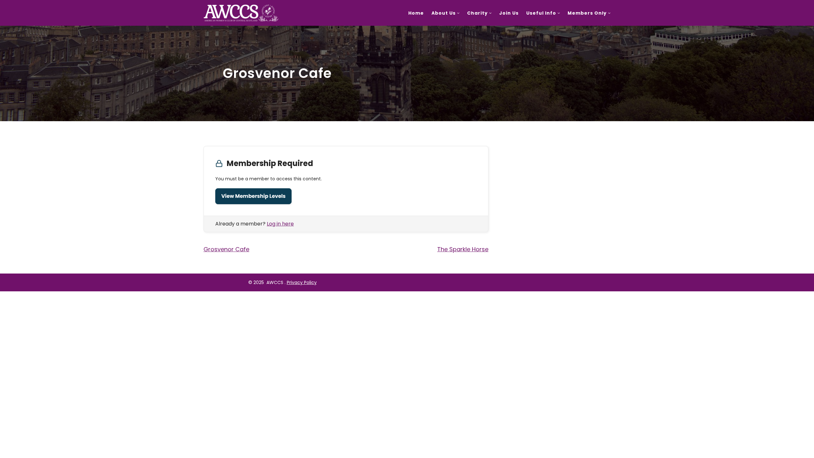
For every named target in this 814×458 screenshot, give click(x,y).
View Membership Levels (253, 196)
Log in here (280, 223)
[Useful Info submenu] (558, 12)
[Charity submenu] (490, 12)
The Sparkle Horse (462, 249)
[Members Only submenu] (609, 12)
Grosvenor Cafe (226, 249)
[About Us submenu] (458, 12)
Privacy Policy (302, 282)
